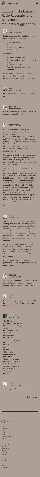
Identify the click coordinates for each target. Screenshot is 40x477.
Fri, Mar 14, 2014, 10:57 (15, 297)
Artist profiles (6, 445)
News (3, 447)
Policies (4, 454)
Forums (7, 11)
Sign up (4, 467)
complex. (12, 275)
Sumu (3, 434)
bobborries (13, 315)
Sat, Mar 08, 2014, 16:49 (15, 90)
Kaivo (3, 431)
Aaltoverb (5, 429)
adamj (11, 88)
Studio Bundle (6, 436)
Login (3, 465)
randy (11, 216)
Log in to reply (32, 397)
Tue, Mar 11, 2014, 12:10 (15, 277)
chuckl (11, 30)
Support (4, 452)
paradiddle (13, 106)
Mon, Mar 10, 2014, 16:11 (15, 217)
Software (25, 11)
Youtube (4, 461)
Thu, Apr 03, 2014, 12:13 (15, 385)
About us (4, 443)
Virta (3, 432)
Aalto (3, 427)
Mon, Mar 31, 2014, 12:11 (15, 317)
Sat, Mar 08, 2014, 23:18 (15, 126)
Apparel (4, 438)
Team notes (5, 449)
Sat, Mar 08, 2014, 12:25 (15, 32)
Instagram (5, 459)
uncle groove (14, 124)
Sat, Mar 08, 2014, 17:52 (15, 108)
